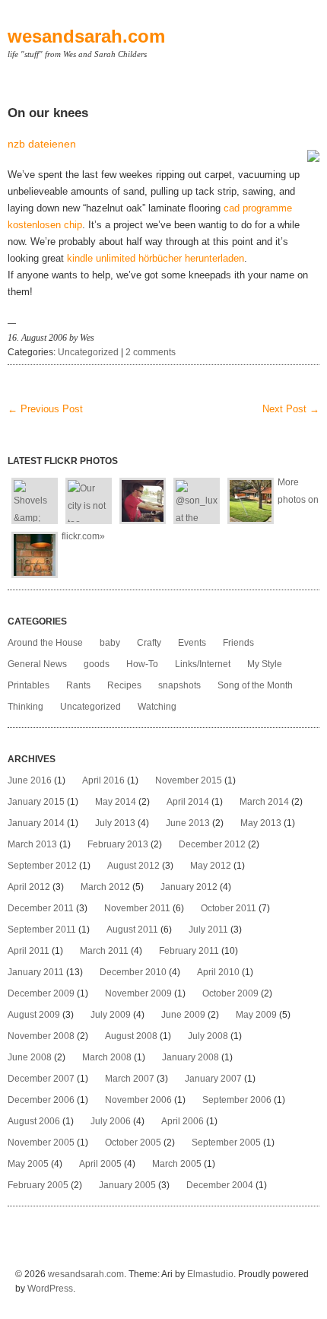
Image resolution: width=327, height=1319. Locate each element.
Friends (238, 642)
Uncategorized (88, 352)
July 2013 (115, 823)
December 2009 (41, 993)
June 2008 (30, 1057)
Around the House (45, 642)
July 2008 (208, 1036)
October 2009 (230, 993)
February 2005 (38, 1185)
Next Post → (290, 409)
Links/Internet (202, 664)
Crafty (149, 642)
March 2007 (129, 1078)
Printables (28, 685)
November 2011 (137, 908)
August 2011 (132, 929)
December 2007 (41, 1078)
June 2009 (183, 1014)
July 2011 (208, 929)
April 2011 (28, 951)
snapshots (179, 685)
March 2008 (107, 1057)
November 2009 (138, 993)
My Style (264, 664)
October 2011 (228, 908)
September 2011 (42, 929)
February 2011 (189, 951)
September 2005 (226, 1142)
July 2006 (110, 1121)
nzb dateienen (42, 144)
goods (97, 664)
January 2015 (36, 801)
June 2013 (188, 823)
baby (110, 642)
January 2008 (190, 1057)
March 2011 (104, 951)
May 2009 (256, 1014)
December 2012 (212, 844)
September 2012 (42, 865)
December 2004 (219, 1185)
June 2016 (30, 780)
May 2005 (28, 1163)
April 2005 (100, 1163)
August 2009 (34, 1014)
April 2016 (103, 780)
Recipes (124, 685)
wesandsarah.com (86, 36)
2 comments (150, 352)
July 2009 (110, 1014)
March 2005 (177, 1163)
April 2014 (188, 801)
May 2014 (115, 801)
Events (192, 642)
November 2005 (41, 1142)
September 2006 (236, 1100)
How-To (142, 664)
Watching (157, 706)
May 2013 (260, 823)
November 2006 (138, 1100)
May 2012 (210, 865)
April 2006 (182, 1121)
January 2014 (36, 823)
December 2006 (41, 1100)
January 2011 (36, 972)
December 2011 (41, 908)
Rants (78, 685)
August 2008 (131, 1036)
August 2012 (133, 865)
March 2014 (264, 801)
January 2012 (188, 887)
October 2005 (133, 1142)
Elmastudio (210, 1274)
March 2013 (32, 844)
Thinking (25, 706)
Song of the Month (255, 685)
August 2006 (34, 1121)
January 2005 (127, 1185)
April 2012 (29, 887)
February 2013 (117, 844)
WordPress (50, 1288)
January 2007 (213, 1078)
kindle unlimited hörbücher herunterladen (155, 258)
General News (37, 664)
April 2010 (218, 972)
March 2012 (105, 887)
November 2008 (41, 1036)
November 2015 (188, 780)
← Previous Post (45, 409)
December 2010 (133, 972)
